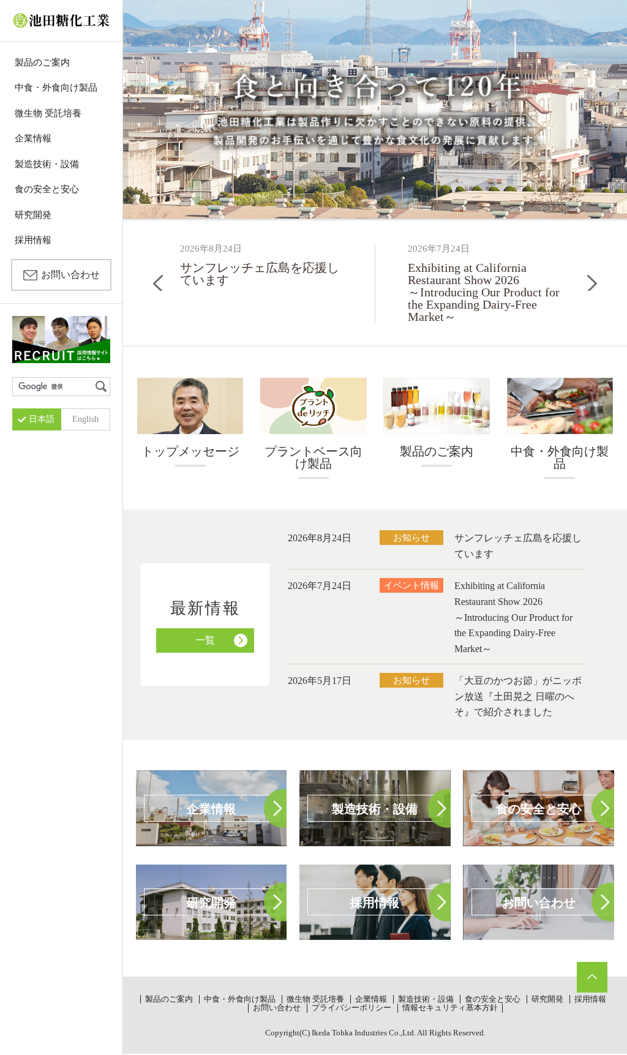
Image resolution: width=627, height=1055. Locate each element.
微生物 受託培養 (48, 113)
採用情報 (33, 240)
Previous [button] (158, 282)
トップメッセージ (190, 451)
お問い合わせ (70, 274)
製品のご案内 (42, 62)
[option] (261, 264)
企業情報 (33, 138)
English (85, 419)
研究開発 (33, 215)
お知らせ (411, 537)
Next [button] (592, 282)
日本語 (41, 419)
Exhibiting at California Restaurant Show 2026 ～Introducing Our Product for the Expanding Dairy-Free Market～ (513, 616)
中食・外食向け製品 (56, 87)
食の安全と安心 (47, 189)
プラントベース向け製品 (313, 457)
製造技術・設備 (47, 164)
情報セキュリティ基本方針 (450, 1007)
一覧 (205, 640)
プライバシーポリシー (351, 1007)
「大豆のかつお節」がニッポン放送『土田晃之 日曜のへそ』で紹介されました (518, 696)
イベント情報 (411, 585)
